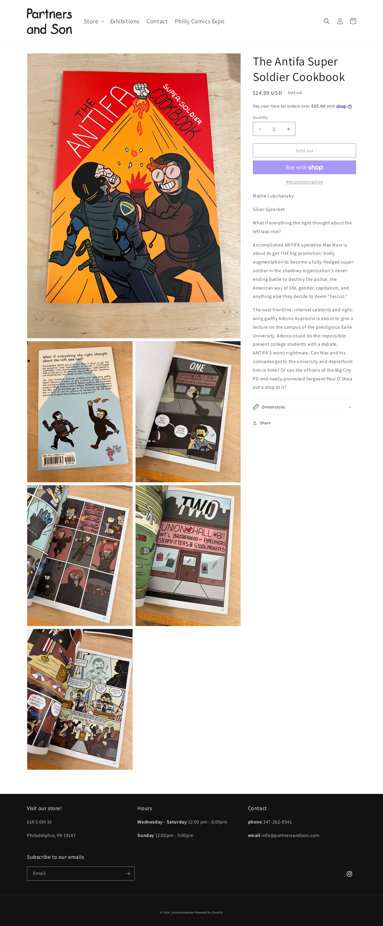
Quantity (260, 117)
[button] (93, 21)
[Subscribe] (127, 874)
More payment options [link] (304, 182)
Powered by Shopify (208, 912)
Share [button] (265, 422)
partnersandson (182, 912)
